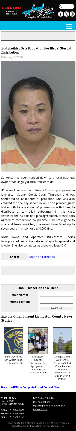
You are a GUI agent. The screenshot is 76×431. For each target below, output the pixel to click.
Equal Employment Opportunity (49, 405)
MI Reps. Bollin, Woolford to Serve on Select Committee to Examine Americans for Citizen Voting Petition (62, 367)
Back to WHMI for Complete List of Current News (30, 387)
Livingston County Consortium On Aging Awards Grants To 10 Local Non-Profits (38, 364)
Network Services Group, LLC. (49, 425)
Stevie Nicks (11, 13)
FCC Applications (41, 401)
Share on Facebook (42, 257)
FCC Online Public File (44, 398)
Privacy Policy (40, 409)
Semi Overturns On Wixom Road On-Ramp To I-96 (14, 360)
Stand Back (11, 11)
